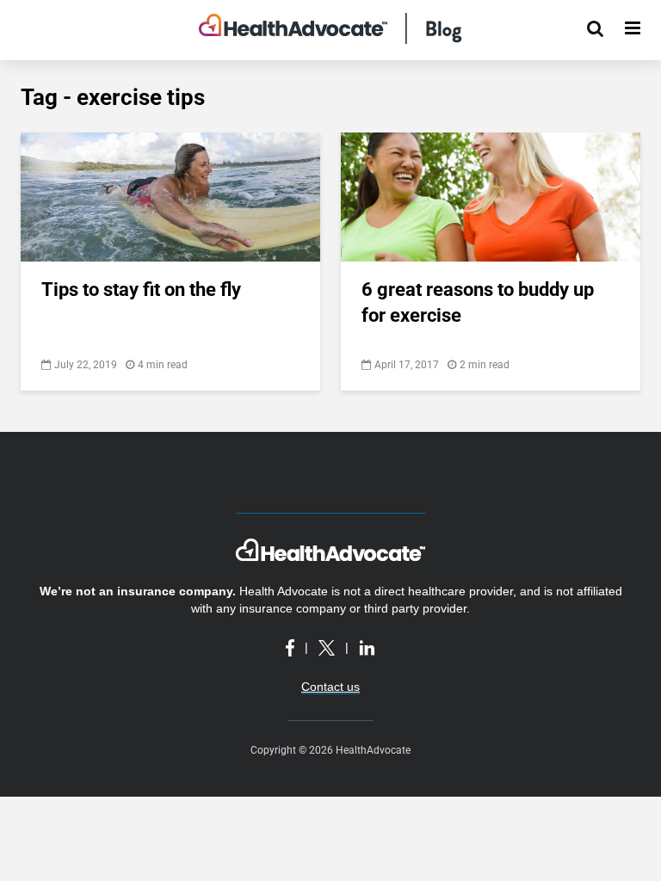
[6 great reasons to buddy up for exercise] (490, 196)
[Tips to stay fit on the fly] (170, 196)
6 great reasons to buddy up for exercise (477, 302)
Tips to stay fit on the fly (141, 289)
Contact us (330, 686)
